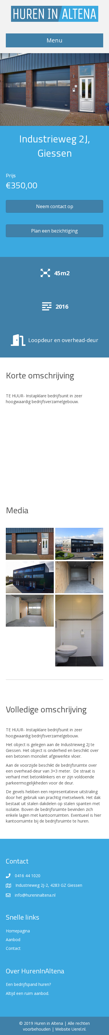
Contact (13, 948)
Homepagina (18, 931)
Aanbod (13, 939)
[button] (54, 206)
